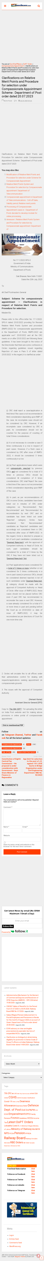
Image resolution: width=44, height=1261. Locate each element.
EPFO (27, 1114)
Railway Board (14, 1138)
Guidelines (23, 1118)
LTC (20, 1126)
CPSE (17, 1101)
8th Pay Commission (23, 1093)
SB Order (26, 1143)
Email (25, 827)
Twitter (27, 735)
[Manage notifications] (38, 1256)
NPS (6, 1133)
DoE (23, 1110)
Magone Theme (20, 1256)
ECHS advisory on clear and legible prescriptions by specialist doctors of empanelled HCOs (20, 1031)
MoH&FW (36, 1129)
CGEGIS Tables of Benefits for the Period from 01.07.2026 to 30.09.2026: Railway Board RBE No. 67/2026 (21, 1008)
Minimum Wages (27, 1126)
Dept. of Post (12, 1109)
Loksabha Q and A (11, 1126)
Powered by (6, 932)
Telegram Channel (14, 735)
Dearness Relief (22, 1106)
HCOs (30, 1118)
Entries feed (14, 1239)
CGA (36, 1093)
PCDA (11, 1133)
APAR (32, 1093)
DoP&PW (30, 1110)
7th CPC (7, 1093)
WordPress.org (15, 1246)
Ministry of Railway (21, 1129)
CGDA (6, 1098)
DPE (36, 1110)
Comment (8, 807)
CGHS (13, 1097)
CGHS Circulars (22, 1098)
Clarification (31, 1098)
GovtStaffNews (16, 64)
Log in (11, 1235)
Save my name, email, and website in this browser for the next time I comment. (19, 845)
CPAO (14, 1101)
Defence (33, 1105)
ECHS (6, 1114)
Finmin (15, 1118)
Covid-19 (8, 1101)
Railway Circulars (31, 1139)
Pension (19, 1133)
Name (6, 827)
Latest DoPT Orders (20, 1122)
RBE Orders (16, 1142)
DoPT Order (27, 64)
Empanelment (17, 1113)
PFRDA (28, 1133)
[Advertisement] (22, 35)
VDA (18, 1146)
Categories (6, 1073)
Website (7, 835)
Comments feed (15, 1243)
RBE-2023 (7, 1143)
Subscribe (8, 926)
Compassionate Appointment (13, 66)
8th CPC (14, 1093)
